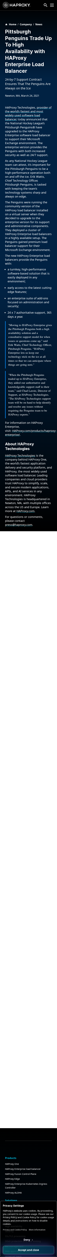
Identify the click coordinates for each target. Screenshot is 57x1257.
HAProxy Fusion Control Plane (20, 1173)
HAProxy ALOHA (13, 1192)
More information (37, 1229)
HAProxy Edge (12, 1178)
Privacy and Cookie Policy (15, 1229)
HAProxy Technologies (20, 455)
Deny (27, 1239)
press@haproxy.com (18, 525)
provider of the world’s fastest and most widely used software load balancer (28, 113)
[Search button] (45, 5)
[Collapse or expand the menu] (51, 5)
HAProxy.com (25, 511)
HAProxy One (12, 1163)
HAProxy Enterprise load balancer (23, 1168)
